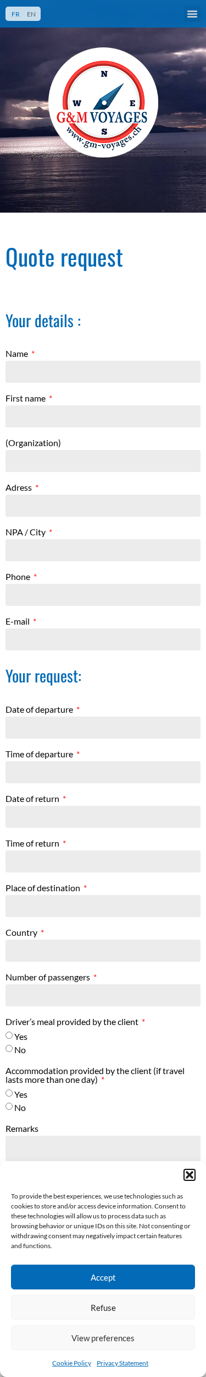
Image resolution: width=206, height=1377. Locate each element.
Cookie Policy (71, 1363)
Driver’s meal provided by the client (72, 1022)
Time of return (33, 843)
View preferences (103, 1338)
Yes (20, 1036)
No (20, 1049)
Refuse (103, 1308)
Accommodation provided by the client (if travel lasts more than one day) (95, 1075)
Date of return (33, 799)
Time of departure (40, 754)
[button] (189, 1174)
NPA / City (26, 532)
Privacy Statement (122, 1363)
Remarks (21, 1129)
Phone (18, 577)
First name (26, 398)
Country (22, 932)
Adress (19, 487)
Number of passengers (48, 977)
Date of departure (40, 709)
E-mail (18, 621)
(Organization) (33, 443)
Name (17, 354)
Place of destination (43, 888)
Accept (103, 1277)
